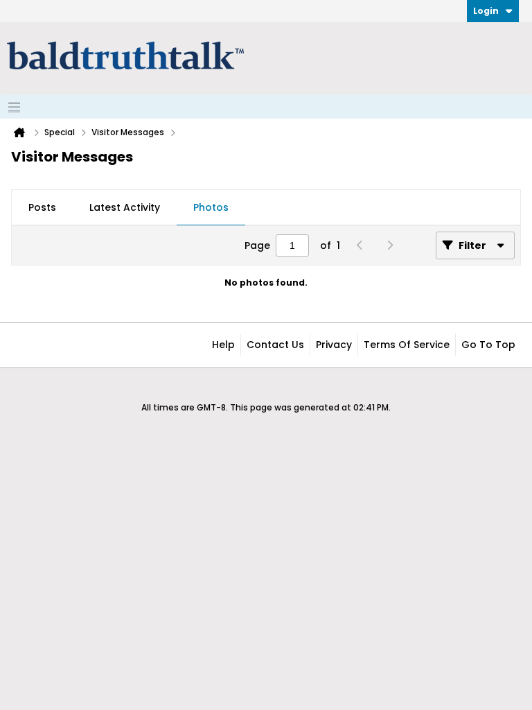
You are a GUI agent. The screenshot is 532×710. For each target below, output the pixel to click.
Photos (211, 207)
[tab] (42, 208)
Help (223, 345)
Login (486, 11)
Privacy (334, 345)
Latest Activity (124, 207)
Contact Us (275, 345)
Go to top (488, 345)
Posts (42, 207)
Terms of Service (407, 345)
